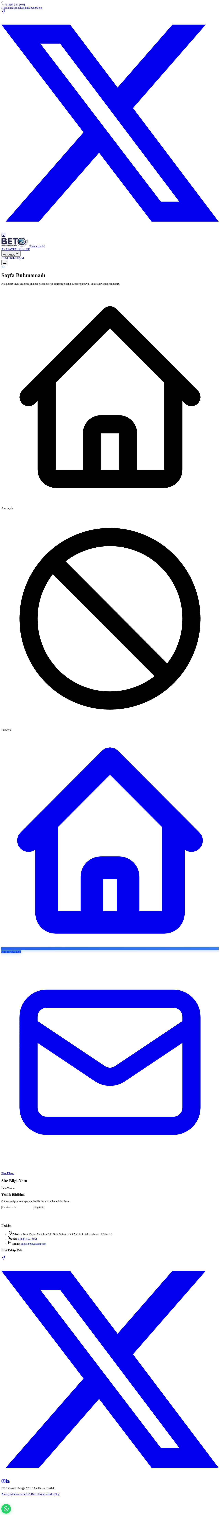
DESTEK (6, 258)
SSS (17, 7)
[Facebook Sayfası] (3, 12)
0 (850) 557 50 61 (15, 4)
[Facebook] (3, 1258)
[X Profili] (110, 231)
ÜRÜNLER (23, 249)
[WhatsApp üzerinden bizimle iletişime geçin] (6, 1509)
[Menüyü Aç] (4, 262)
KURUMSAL (9, 254)
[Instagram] (3, 1482)
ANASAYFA (8, 249)
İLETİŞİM (18, 258)
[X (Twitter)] (110, 1477)
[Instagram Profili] (3, 235)
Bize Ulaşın (37, 1494)
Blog (39, 7)
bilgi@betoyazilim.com (33, 1243)
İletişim (23, 7)
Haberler (32, 7)
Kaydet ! (39, 1207)
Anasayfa (6, 1494)
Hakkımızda (8, 7)
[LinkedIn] (8, 1482)
